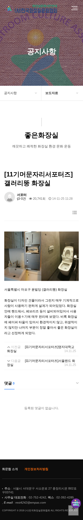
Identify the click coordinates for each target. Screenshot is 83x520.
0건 (23, 198)
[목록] (74, 212)
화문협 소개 (10, 469)
